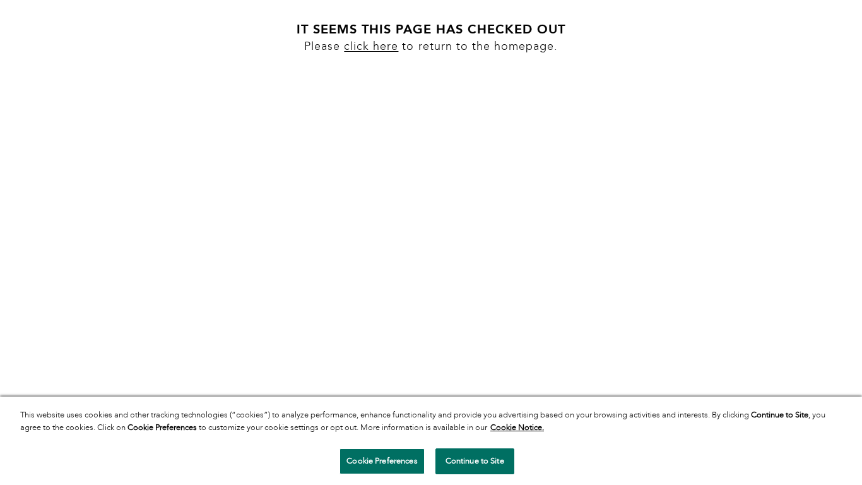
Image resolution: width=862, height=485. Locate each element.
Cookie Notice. (517, 427)
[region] (431, 441)
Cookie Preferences (381, 461)
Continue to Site (475, 461)
